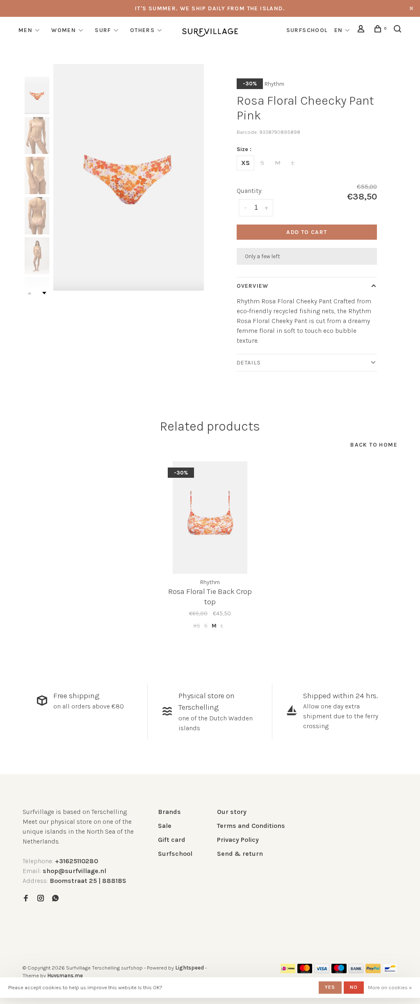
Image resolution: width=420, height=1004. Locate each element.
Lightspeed (189, 968)
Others (142, 30)
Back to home (373, 444)
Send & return (240, 853)
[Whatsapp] (55, 899)
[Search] (399, 30)
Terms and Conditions (251, 826)
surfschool (307, 30)
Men (25, 30)
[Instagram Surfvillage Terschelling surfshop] (40, 899)
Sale (164, 826)
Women (63, 30)
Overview (252, 285)
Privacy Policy (238, 840)
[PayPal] (373, 971)
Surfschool (175, 853)
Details (249, 362)
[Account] (362, 30)
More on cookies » (390, 987)
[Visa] (321, 971)
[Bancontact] (390, 971)
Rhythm (274, 83)
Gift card (171, 840)
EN (338, 30)
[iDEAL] (288, 971)
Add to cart (306, 232)
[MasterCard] (305, 971)
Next (44, 293)
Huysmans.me (65, 975)
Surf (103, 30)
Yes (330, 987)
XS (245, 163)
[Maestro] (339, 971)
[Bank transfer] (356, 971)
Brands (169, 812)
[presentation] (37, 95)
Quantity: (249, 191)
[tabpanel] (128, 177)
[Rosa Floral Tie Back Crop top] (210, 517)
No (354, 987)
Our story (232, 812)
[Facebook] (26, 899)
